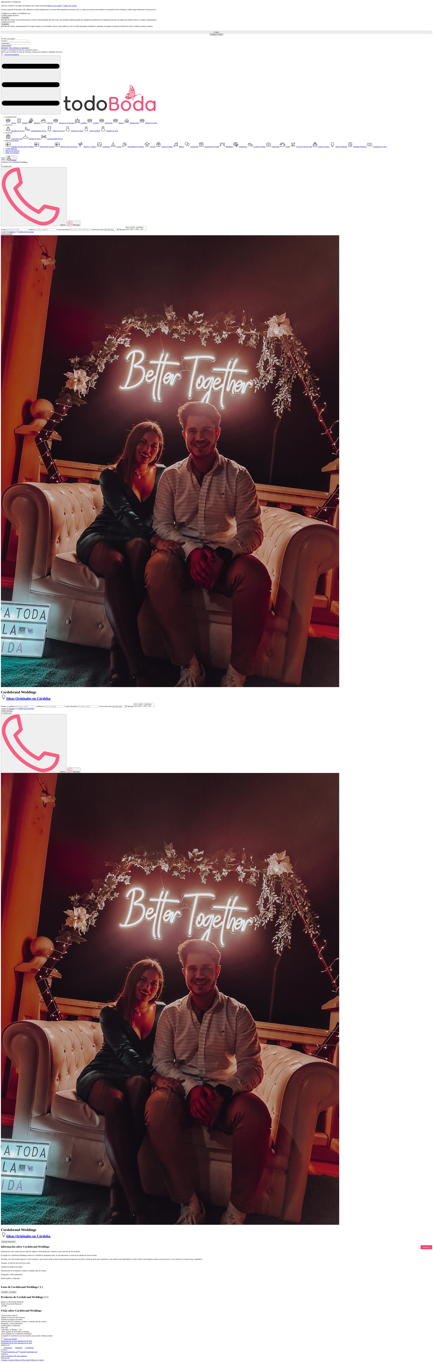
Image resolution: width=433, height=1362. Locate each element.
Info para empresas (20, 1356)
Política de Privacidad (22, 1360)
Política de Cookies (37, 1360)
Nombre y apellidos (8, 706)
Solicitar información (8, 1242)
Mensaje (122, 230)
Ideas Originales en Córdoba (28, 698)
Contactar (426, 1247)
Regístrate (4, 48)
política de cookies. (70, 6)
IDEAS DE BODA (12, 151)
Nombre (4, 230)
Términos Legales (7, 1360)
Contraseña (5, 43)
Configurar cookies (216, 34)
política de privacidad (53, 6)
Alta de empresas (7, 1356)
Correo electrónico (63, 230)
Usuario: (4, 41)
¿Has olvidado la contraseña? (18, 48)
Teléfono (32, 230)
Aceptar (216, 32)
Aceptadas (5, 18)
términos (12, 232)
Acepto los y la (17, 232)
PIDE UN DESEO (12, 153)
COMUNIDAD (11, 149)
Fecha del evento (98, 230)
